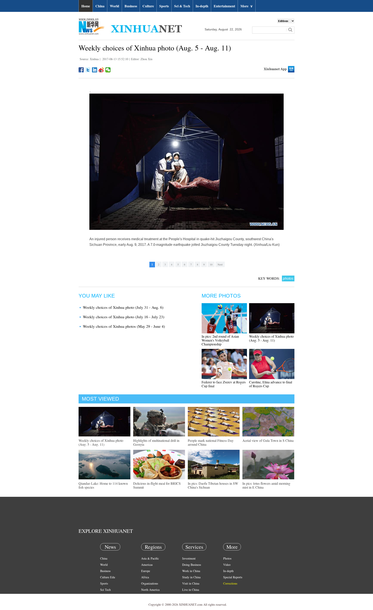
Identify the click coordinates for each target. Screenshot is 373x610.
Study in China (191, 577)
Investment (189, 558)
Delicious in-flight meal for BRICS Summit (157, 485)
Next (220, 264)
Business (131, 5)
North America (150, 590)
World (114, 5)
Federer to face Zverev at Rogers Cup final (224, 384)
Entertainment (224, 5)
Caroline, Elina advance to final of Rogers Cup (270, 384)
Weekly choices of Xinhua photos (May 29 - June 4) (124, 326)
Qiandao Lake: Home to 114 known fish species (103, 485)
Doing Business (191, 565)
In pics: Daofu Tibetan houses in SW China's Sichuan (213, 485)
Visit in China (190, 583)
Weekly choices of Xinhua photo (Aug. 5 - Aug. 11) (271, 338)
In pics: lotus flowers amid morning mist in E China (266, 485)
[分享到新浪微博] (101, 69)
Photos (227, 558)
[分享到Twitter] (88, 69)
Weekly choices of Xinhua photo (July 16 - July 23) (123, 316)
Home (85, 5)
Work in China (191, 571)
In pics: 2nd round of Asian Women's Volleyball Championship (220, 340)
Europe (145, 571)
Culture (148, 5)
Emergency (189, 596)
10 (211, 264)
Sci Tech (105, 590)
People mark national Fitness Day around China (211, 442)
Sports (164, 5)
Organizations (149, 583)
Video (227, 565)
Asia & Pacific (150, 558)
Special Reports (232, 577)
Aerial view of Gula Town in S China (268, 440)
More (246, 5)
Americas (147, 565)
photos (288, 278)
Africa (145, 577)
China (99, 5)
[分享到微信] (108, 69)
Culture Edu (107, 577)
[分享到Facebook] (81, 69)
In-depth (202, 5)
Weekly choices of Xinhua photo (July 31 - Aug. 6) (123, 307)
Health (104, 596)
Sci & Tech (182, 5)
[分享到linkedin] (94, 69)
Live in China (190, 590)
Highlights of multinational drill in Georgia (156, 442)
